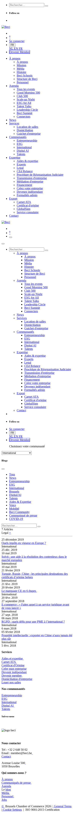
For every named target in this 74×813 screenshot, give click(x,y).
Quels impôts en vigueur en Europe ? (24, 543)
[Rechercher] (46, 5)
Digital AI (7, 705)
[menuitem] (11, 48)
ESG (4, 698)
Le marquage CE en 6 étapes (19, 590)
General (62, 806)
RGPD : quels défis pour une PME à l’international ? (33, 621)
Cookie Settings (12, 809)
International (9, 702)
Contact (6, 756)
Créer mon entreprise (14, 668)
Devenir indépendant (14, 672)
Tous (12, 474)
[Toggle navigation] (10, 237)
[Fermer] (3, 243)
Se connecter (16, 41)
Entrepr (12, 695)
